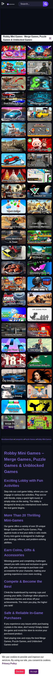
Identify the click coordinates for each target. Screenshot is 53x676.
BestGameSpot (7, 439)
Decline (20, 671)
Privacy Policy (9, 663)
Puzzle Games (30, 439)
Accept (33, 671)
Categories (19, 439)
